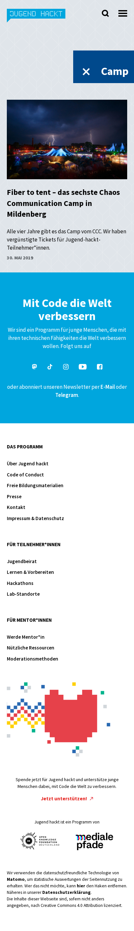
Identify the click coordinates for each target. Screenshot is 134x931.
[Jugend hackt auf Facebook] (99, 367)
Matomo (16, 879)
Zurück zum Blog (86, 71)
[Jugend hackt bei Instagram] (66, 367)
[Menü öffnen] (122, 12)
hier (81, 886)
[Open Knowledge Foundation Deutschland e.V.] (40, 841)
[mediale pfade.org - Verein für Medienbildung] (94, 842)
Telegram (66, 395)
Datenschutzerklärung (66, 892)
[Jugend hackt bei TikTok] (50, 367)
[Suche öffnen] (105, 13)
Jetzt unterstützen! (64, 798)
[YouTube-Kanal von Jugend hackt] (83, 367)
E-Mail (107, 386)
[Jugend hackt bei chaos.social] (34, 367)
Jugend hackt (36, 19)
